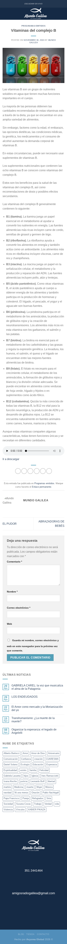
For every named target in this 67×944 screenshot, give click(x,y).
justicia (23, 781)
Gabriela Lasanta (12, 775)
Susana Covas (23, 804)
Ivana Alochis (10, 781)
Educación (38, 764)
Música (49, 787)
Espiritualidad (10, 770)
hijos (26, 775)
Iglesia (35, 775)
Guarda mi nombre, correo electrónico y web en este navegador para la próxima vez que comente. (33, 645)
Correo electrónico (18, 607)
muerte (29, 787)
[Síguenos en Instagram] (36, 916)
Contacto (43, 934)
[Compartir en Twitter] (30, 471)
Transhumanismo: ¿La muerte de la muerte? (33, 720)
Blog (21, 934)
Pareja (26, 798)
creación (38, 759)
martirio (7, 787)
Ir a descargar (11, 459)
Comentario (14, 561)
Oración (35, 792)
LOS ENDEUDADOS (25, 696)
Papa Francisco (11, 798)
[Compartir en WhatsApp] (18, 471)
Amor (25, 753)
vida (57, 804)
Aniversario (53, 753)
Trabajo (37, 804)
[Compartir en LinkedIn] (49, 471)
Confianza (26, 759)
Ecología (25, 764)
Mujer (39, 787)
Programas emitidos (33, 26)
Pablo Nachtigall (51, 792)
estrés (23, 770)
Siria (49, 798)
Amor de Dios (38, 753)
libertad (51, 781)
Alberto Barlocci (11, 753)
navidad (7, 792)
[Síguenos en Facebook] (31, 916)
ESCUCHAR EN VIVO (33, 4)
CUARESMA (52, 759)
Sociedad (8, 804)
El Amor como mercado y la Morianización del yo (37, 708)
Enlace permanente (41, 487)
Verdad (48, 804)
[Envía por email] (37, 471)
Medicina (18, 787)
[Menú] (5, 13)
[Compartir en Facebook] (24, 471)
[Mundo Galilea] (36, 14)
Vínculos (20, 809)
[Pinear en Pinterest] (43, 471)
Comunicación (11, 759)
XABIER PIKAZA (36, 809)
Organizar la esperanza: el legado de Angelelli (34, 731)
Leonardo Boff (37, 781)
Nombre (12, 591)
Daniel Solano (10, 764)
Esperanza (51, 764)
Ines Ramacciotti (49, 775)
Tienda (30, 934)
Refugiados (37, 798)
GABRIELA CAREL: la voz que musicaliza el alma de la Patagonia (37, 687)
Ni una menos (21, 792)
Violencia (8, 809)
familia (33, 770)
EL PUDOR (10, 523)
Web (9, 623)
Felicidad (44, 770)
